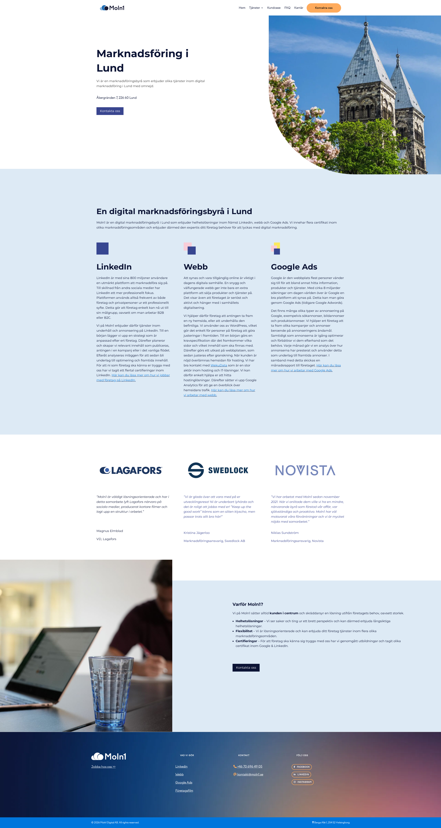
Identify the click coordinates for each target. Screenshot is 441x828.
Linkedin (181, 766)
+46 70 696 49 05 (249, 766)
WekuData (219, 365)
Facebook (303, 767)
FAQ (287, 7)
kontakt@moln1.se (250, 774)
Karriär (298, 7)
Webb (179, 774)
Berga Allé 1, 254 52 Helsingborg (332, 822)
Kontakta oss (324, 7)
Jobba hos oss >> (103, 767)
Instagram (304, 782)
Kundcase (274, 7)
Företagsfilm (184, 791)
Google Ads (183, 782)
